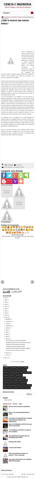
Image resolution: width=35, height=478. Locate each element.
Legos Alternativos (8, 382)
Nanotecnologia (12, 385)
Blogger (22, 361)
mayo (7, 334)
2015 (6, 310)
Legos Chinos (16, 382)
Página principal (8, 399)
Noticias (19, 385)
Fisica (21, 372)
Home (3, 17)
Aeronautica (6, 367)
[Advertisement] (17, 38)
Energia (12, 372)
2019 (6, 302)
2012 (6, 317)
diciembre (8, 319)
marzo (7, 338)
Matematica (23, 382)
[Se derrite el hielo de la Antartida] (7, 220)
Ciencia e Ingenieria (17, 4)
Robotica (11, 387)
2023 (6, 297)
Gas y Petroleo (27, 372)
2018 (6, 304)
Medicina (6, 385)
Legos (25, 380)
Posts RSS (23, 474)
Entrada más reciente (2, 282)
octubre (8, 323)
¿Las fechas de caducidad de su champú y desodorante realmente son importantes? (20, 419)
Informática (11, 375)
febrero (8, 352)
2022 (6, 300)
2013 (6, 315)
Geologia (6, 375)
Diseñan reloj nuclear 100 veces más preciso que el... (18, 342)
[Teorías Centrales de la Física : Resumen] (19, 209)
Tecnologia (27, 387)
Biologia (26, 367)
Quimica (29, 385)
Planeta (20, 17)
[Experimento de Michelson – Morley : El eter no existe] (7, 197)
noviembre (8, 321)
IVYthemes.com (24, 477)
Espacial (17, 372)
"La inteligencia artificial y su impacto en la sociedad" (20, 430)
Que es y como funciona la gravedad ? (19, 406)
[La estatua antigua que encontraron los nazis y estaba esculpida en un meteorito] (19, 197)
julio (7, 330)
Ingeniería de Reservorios (9, 377)
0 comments (19, 164)
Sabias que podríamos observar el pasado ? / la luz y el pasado (18, 454)
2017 (6, 306)
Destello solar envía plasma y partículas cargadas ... (18, 348)
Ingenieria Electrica (21, 377)
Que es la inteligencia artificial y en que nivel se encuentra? (20, 425)
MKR (19, 477)
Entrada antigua (32, 282)
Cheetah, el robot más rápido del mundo (15, 346)
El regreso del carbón (15, 442)
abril (7, 336)
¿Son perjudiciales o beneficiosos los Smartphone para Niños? (19, 436)
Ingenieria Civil (19, 375)
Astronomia (7, 17)
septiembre (8, 325)
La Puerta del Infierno (15, 447)
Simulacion (16, 387)
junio (7, 332)
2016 (6, 308)
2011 (6, 357)
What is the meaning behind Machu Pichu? (19, 413)
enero (7, 355)
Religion (5, 387)
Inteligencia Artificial (18, 380)
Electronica (6, 372)
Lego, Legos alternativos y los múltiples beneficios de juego (20, 460)
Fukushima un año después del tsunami (15, 344)
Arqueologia (13, 367)
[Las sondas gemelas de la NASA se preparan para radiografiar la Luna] (7, 209)
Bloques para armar (8, 370)
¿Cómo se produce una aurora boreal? (15, 350)
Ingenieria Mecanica (8, 380)
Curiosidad (23, 370)
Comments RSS (30, 474)
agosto (7, 327)
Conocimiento (13, 17)
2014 (6, 313)
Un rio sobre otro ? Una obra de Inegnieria (16, 340)
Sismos (22, 387)
